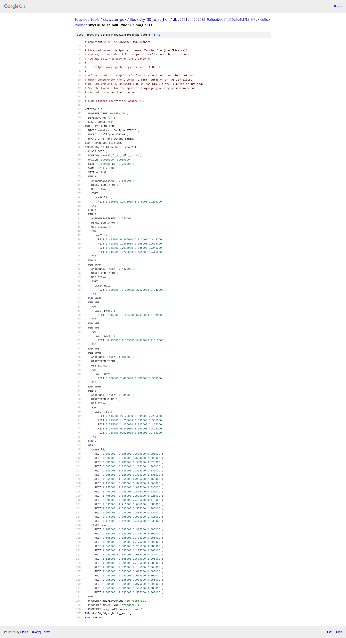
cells (264, 19)
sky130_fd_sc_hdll (154, 19)
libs (133, 19)
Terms (46, 632)
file (157, 34)
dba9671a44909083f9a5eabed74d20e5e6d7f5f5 (213, 19)
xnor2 (80, 25)
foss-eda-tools (87, 19)
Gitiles (24, 632)
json (339, 632)
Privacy (35, 632)
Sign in (338, 6)
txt (329, 632)
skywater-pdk (114, 19)
